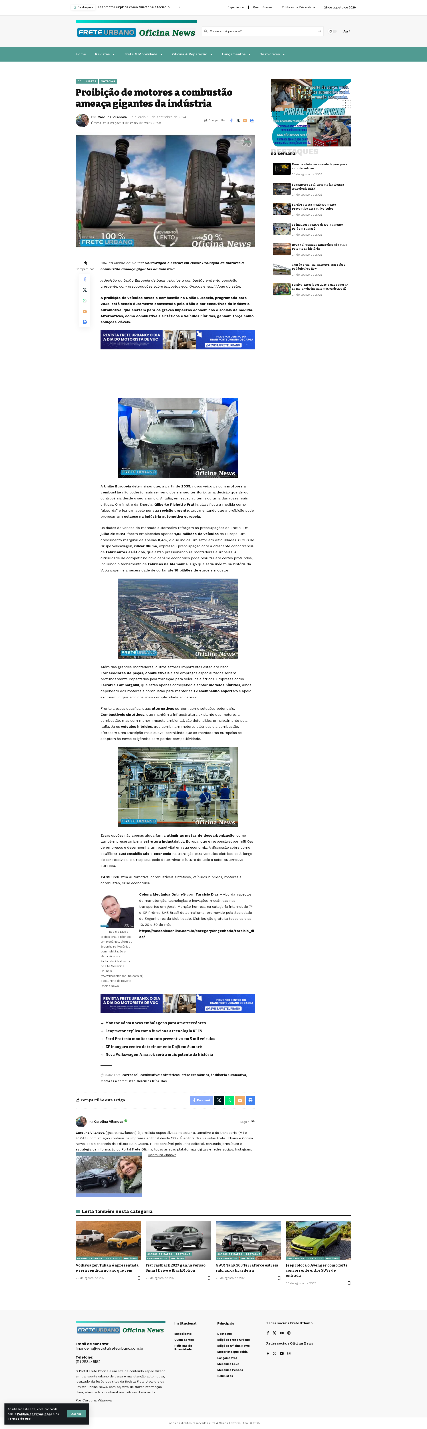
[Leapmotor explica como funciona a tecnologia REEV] (282, 189)
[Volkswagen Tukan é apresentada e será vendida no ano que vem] (108, 1240)
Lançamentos (157, 1258)
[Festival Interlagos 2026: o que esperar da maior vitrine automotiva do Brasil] (282, 289)
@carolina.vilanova (162, 1155)
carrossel (130, 1075)
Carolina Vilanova (112, 117)
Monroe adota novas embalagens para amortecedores (155, 1023)
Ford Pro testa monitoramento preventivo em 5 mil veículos (135, 7)
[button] (76, 1413)
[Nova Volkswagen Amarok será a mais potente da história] (282, 249)
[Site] (253, 1121)
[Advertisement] (178, 361)
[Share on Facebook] (231, 120)
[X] (274, 1333)
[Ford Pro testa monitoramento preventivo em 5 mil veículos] (282, 209)
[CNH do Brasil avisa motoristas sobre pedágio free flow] (282, 269)
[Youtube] (281, 1333)
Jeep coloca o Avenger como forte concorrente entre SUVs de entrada (317, 1270)
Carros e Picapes (89, 1258)
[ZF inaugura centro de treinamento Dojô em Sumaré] (282, 229)
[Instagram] (289, 1333)
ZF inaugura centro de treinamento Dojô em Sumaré (153, 1047)
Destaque (113, 1258)
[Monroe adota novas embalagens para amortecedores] (282, 169)
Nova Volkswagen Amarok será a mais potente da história (159, 1054)
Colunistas (87, 81)
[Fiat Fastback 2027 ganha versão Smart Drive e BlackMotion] (178, 1240)
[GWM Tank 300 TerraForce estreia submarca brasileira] (248, 1240)
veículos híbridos (152, 1081)
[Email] (245, 120)
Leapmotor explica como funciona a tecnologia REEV (154, 1031)
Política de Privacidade (34, 1414)
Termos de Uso (19, 1418)
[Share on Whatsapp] (84, 300)
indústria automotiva (228, 1075)
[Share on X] (238, 120)
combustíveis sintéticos (160, 1075)
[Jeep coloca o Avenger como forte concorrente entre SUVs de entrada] (318, 1240)
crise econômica (195, 1075)
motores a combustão (118, 1081)
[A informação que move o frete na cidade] (178, 1003)
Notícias (108, 81)
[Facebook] (268, 1333)
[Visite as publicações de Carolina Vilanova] (81, 1121)
